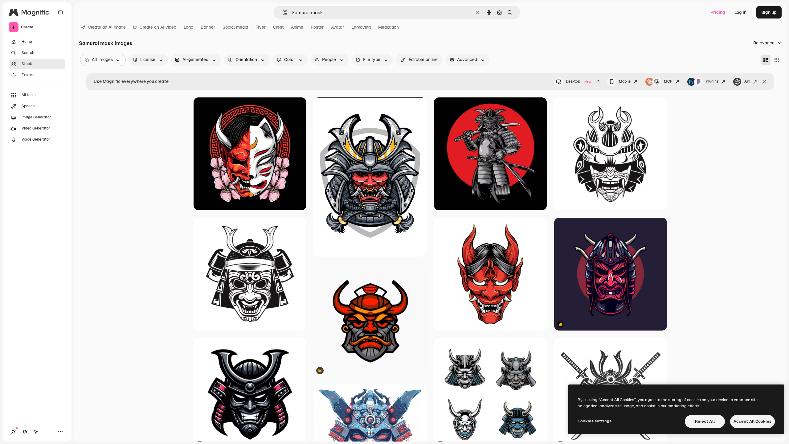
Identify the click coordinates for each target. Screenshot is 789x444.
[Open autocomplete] (282, 12)
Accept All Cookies (752, 421)
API (747, 81)
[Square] (777, 60)
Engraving (361, 27)
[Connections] (13, 432)
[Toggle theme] (36, 432)
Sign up (769, 12)
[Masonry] (766, 60)
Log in (740, 12)
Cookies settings (594, 421)
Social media (235, 27)
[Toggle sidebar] (60, 12)
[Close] (764, 81)
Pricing (717, 12)
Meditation (388, 27)
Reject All (705, 421)
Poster (317, 27)
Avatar (337, 27)
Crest (278, 27)
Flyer (261, 27)
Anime (297, 27)
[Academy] (25, 432)
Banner (208, 27)
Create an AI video (158, 27)
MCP (668, 81)
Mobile (625, 81)
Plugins (712, 81)
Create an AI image (107, 27)
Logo (188, 27)
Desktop (578, 81)
